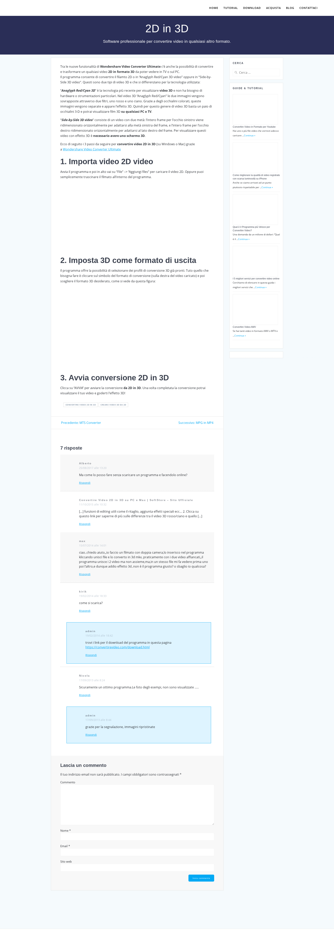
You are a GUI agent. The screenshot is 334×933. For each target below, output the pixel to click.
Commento (67, 782)
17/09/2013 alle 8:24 (92, 680)
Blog (290, 8)
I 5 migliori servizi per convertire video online (256, 278)
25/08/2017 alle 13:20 (93, 468)
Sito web (66, 861)
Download (252, 8)
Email (65, 846)
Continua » (249, 135)
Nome (65, 830)
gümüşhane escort (272, 357)
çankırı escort (242, 362)
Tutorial (230, 8)
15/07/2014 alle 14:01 (93, 545)
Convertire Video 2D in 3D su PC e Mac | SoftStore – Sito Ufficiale (136, 500)
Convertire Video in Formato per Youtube (254, 126)
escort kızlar (296, 357)
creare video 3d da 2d (113, 404)
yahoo (237, 357)
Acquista (273, 8)
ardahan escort (317, 357)
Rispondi (84, 482)
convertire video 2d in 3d (81, 404)
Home (213, 8)
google (258, 362)
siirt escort (250, 357)
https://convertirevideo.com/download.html (117, 647)
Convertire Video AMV (244, 327)
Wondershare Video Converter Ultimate (92, 149)
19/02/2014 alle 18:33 (93, 596)
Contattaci (308, 8)
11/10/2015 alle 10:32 (93, 504)
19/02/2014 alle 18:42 (99, 635)
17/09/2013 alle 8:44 (98, 720)
